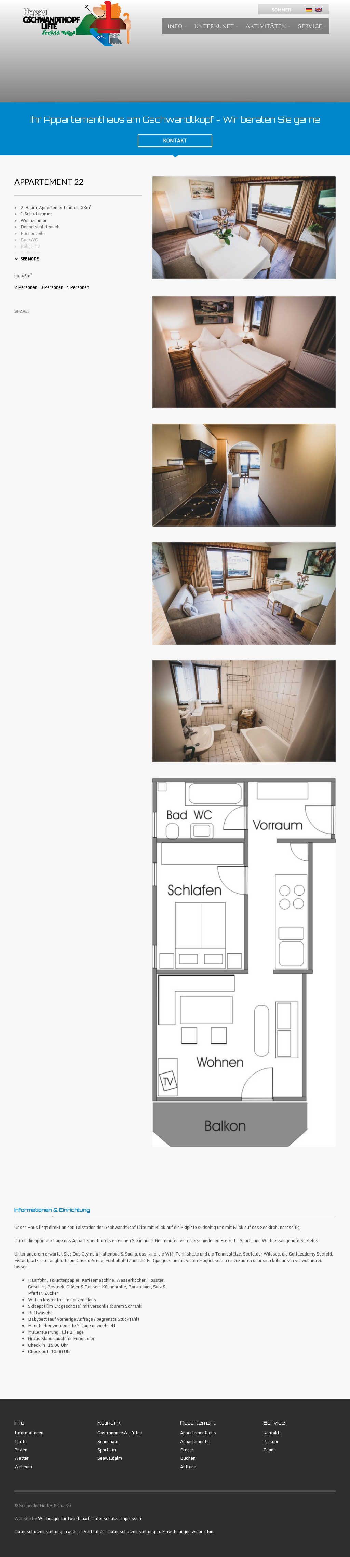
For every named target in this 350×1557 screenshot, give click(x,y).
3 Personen (51, 287)
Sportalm (106, 1450)
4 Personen (77, 287)
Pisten (20, 1450)
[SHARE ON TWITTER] (19, 320)
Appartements (194, 1441)
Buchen (188, 1458)
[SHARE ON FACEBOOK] (31, 320)
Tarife (20, 1441)
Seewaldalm (109, 1458)
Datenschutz (104, 1518)
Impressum (131, 1518)
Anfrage (188, 1466)
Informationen (28, 1432)
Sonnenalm (108, 1441)
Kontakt (271, 1432)
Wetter (21, 1458)
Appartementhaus (198, 1432)
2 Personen (25, 287)
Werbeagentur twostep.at (63, 1518)
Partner (271, 1441)
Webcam (23, 1466)
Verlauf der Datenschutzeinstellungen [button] (122, 1531)
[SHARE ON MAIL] (67, 320)
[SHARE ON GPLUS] (43, 320)
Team (269, 1450)
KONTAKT (175, 140)
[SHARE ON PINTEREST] (55, 320)
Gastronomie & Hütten (119, 1432)
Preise (186, 1450)
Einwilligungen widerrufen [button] (187, 1531)
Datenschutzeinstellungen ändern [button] (48, 1531)
